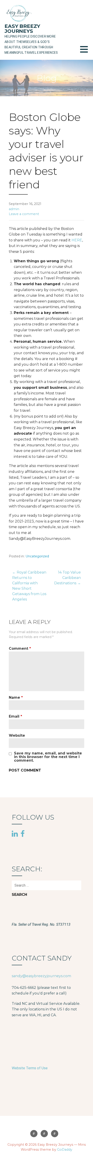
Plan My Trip (54, 1133)
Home (33, 1133)
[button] (86, 52)
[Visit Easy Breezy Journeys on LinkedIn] (15, 834)
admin (14, 209)
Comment (20, 648)
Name (16, 697)
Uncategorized (37, 556)
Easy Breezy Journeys (22, 28)
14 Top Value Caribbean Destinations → (67, 577)
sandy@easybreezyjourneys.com (41, 976)
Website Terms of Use (30, 1068)
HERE (77, 240)
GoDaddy (64, 1150)
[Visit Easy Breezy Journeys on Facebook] (23, 833)
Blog (44, 1133)
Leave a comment (24, 214)
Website (17, 735)
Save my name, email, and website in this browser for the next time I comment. (48, 757)
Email (15, 716)
